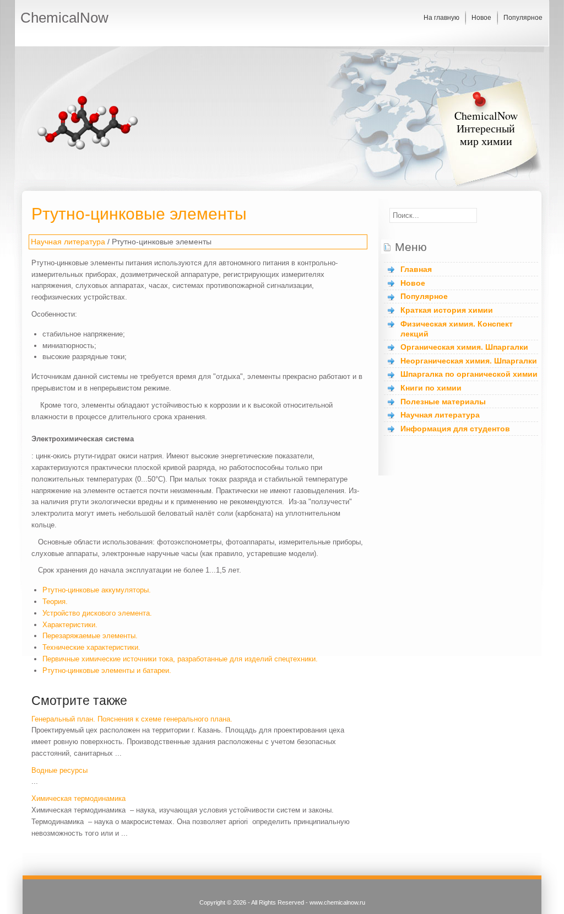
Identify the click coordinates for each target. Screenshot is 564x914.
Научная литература (68, 241)
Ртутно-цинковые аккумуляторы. (96, 590)
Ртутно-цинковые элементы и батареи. (106, 670)
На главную (441, 18)
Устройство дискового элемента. (97, 613)
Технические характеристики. (91, 647)
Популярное (523, 18)
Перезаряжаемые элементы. (90, 636)
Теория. (55, 601)
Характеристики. (69, 625)
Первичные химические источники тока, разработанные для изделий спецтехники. (180, 659)
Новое (481, 18)
